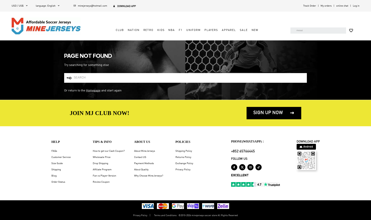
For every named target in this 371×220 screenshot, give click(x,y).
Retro (148, 30)
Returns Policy (183, 157)
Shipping (56, 169)
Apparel (229, 30)
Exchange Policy (184, 163)
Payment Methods (144, 163)
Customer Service (61, 157)
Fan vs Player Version (104, 176)
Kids (160, 30)
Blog (54, 176)
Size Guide (57, 163)
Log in (356, 6)
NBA (171, 30)
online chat (342, 6)
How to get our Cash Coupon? (109, 151)
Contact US (140, 157)
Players (211, 30)
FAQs (54, 151)
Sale (244, 30)
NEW (255, 30)
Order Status (58, 182)
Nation (133, 30)
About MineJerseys (144, 151)
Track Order (309, 6)
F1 (180, 30)
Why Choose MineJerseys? (148, 176)
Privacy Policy (183, 169)
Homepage (93, 90)
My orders (326, 6)
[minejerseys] (46, 26)
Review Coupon (101, 182)
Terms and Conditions (165, 215)
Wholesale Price (102, 157)
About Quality (141, 169)
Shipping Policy (183, 151)
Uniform (193, 30)
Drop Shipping (100, 163)
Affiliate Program (102, 169)
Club (120, 30)
